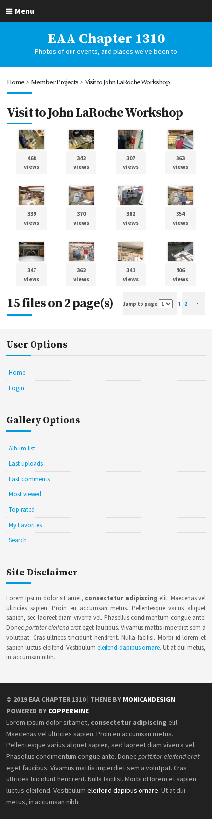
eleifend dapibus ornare (128, 647)
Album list (22, 448)
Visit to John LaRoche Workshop (127, 82)
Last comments (29, 479)
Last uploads (26, 463)
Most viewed (25, 494)
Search (18, 540)
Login (16, 388)
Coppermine (68, 710)
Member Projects (54, 82)
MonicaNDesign (149, 699)
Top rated (22, 509)
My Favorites (25, 525)
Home (15, 82)
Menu (24, 11)
